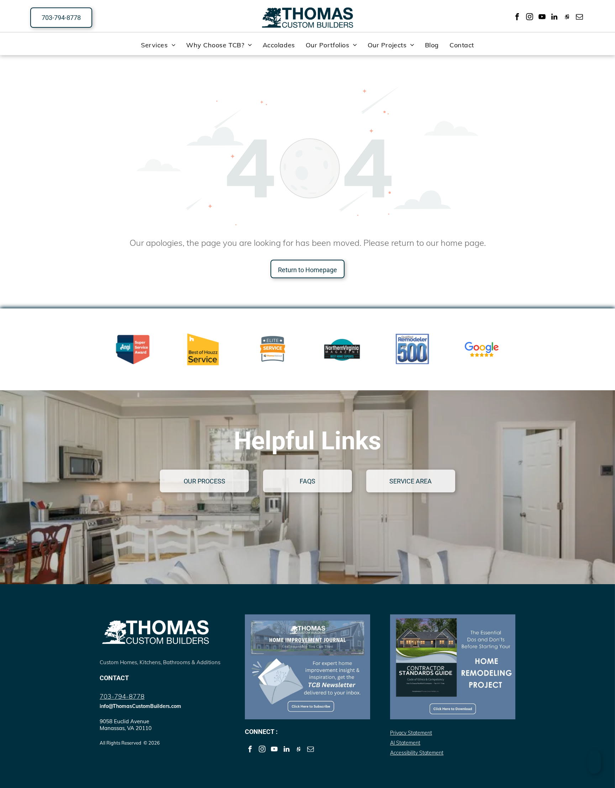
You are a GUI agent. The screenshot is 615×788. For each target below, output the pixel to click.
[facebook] (517, 17)
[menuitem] (158, 45)
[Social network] (567, 17)
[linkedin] (554, 17)
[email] (579, 17)
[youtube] (542, 17)
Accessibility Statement (416, 753)
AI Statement (405, 743)
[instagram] (529, 17)
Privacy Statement (411, 733)
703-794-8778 (122, 696)
